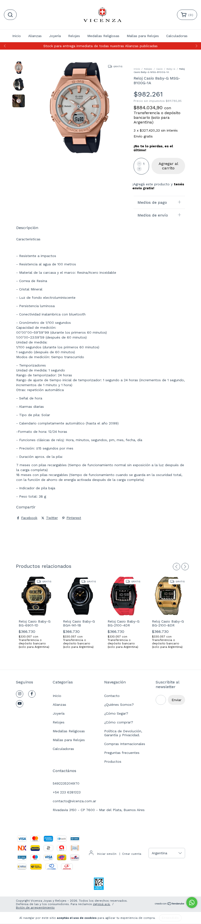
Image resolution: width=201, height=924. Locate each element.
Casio (159, 69)
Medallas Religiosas (103, 36)
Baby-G (170, 69)
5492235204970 (66, 783)
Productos (112, 761)
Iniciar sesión (106, 854)
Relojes (74, 36)
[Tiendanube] (169, 904)
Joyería (55, 36)
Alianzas (35, 36)
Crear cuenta (131, 854)
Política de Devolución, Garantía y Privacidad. (123, 733)
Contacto (112, 696)
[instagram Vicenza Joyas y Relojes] (19, 694)
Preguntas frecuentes (121, 753)
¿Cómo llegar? (116, 713)
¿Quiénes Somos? (119, 705)
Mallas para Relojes (143, 36)
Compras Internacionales (124, 744)
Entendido (170, 918)
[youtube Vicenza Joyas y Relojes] (19, 703)
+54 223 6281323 (67, 792)
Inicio (16, 36)
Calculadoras (177, 36)
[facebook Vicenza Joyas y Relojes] (32, 694)
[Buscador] (10, 15)
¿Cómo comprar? (118, 722)
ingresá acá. (101, 904)
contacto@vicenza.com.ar (74, 801)
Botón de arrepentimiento (35, 907)
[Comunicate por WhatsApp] (191, 902)
